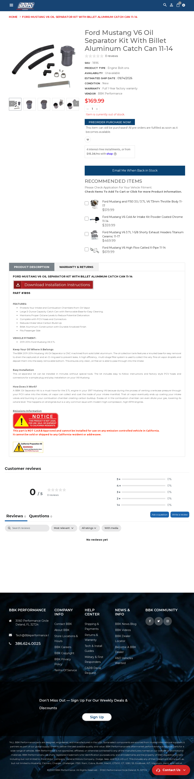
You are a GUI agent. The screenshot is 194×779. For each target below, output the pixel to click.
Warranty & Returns (76, 267)
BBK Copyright (64, 653)
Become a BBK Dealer (125, 649)
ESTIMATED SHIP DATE (100, 78)
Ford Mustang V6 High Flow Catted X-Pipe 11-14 (134, 247)
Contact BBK (63, 624)
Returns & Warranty (91, 637)
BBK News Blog (125, 624)
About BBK (61, 630)
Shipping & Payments (92, 626)
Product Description (31, 267)
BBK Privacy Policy (62, 662)
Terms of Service (65, 670)
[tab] (40, 516)
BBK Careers (62, 647)
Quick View (94, 206)
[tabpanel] (97, 553)
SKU (87, 62)
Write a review (180, 514)
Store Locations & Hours (66, 638)
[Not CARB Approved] (35, 420)
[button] (144, 479)
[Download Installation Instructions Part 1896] (53, 284)
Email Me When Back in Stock (135, 170)
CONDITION (92, 83)
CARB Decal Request (93, 670)
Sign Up (97, 717)
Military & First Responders (94, 659)
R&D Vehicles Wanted (124, 660)
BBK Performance (110, 93)
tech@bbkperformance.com (32, 635)
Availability (94, 73)
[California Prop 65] (28, 447)
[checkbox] (111, 528)
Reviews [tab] (16, 516)
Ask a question (159, 514)
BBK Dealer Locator (123, 638)
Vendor (90, 93)
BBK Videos (123, 630)
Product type (95, 67)
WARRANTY (92, 88)
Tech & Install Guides (93, 648)
